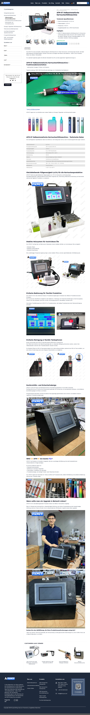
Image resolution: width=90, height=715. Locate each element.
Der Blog (51, 3)
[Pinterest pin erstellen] (76, 44)
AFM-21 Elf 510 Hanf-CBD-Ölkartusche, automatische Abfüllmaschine (31, 662)
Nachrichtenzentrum (32, 682)
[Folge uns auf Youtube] (17, 700)
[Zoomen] (27, 36)
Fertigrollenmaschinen (9, 13)
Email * (5, 50)
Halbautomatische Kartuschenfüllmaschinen (10, 18)
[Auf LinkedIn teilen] (79, 44)
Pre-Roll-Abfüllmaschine (45, 700)
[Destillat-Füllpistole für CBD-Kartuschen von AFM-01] (47, 653)
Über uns (37, 3)
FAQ (63, 3)
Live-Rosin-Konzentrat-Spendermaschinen (9, 32)
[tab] (27, 49)
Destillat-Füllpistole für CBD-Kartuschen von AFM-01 (48, 662)
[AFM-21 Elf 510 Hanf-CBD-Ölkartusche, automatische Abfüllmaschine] (32, 653)
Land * (5, 60)
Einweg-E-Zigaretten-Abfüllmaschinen (13, 26)
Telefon (5, 55)
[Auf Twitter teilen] (72, 44)
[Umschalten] (21, 13)
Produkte (44, 3)
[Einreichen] (88, 3)
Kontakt (57, 3)
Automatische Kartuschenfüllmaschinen (13, 20)
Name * (5, 45)
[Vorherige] (28, 23)
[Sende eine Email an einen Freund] (74, 44)
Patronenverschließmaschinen (11, 28)
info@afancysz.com (62, 693)
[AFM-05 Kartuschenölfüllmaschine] (79, 653)
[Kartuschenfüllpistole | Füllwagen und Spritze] (63, 653)
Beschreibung (27, 48)
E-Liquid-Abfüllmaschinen (10, 35)
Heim (32, 3)
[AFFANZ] (5, 3)
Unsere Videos (30, 688)
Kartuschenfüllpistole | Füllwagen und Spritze (63, 662)
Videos (67, 3)
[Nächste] (53, 23)
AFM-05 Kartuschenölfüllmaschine (79, 662)
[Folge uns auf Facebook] (15, 700)
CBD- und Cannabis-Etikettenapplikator (9, 38)
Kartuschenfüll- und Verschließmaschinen (9, 23)
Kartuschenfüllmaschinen (10, 15)
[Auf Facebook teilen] (70, 44)
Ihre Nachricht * (7, 64)
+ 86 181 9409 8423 (62, 690)
